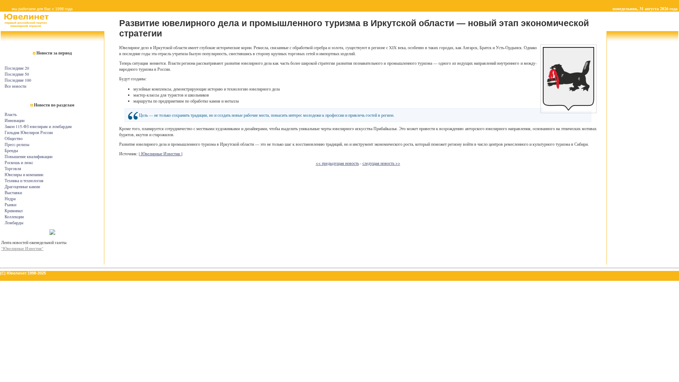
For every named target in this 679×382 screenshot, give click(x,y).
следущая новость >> (381, 163)
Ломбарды (14, 222)
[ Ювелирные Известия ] (160, 153)
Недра (10, 198)
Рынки (10, 204)
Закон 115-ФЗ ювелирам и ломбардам (38, 126)
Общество (14, 138)
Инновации (14, 120)
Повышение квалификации (28, 156)
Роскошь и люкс (19, 162)
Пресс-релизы (17, 144)
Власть (11, 114)
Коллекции (14, 216)
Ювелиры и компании (24, 174)
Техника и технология (24, 180)
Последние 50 (17, 74)
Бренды (11, 150)
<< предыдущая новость (337, 163)
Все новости (15, 86)
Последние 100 (18, 80)
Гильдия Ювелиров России (29, 132)
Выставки (13, 192)
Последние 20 (17, 68)
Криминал (14, 210)
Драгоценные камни (22, 186)
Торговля (13, 168)
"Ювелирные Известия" (22, 248)
